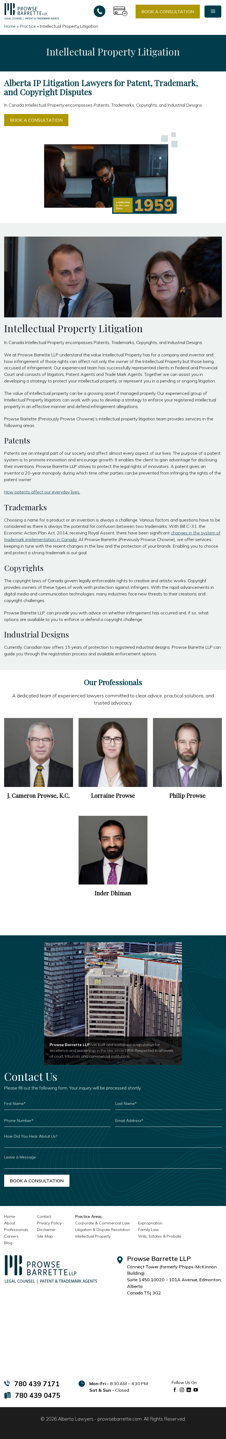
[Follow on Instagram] (182, 1390)
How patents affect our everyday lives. (42, 492)
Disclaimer (46, 1230)
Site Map (45, 1236)
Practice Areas (88, 1216)
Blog (8, 1243)
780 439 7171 (37, 1383)
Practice (28, 26)
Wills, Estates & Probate (159, 1236)
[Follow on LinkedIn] (189, 1390)
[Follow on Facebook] (175, 1390)
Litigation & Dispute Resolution (102, 1230)
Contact (44, 1216)
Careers (11, 1236)
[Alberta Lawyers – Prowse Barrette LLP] (31, 11)
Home (10, 26)
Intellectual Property (93, 1236)
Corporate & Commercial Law (102, 1223)
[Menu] (213, 11)
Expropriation (150, 1223)
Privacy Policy (49, 1223)
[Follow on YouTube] (195, 1390)
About (9, 1223)
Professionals (16, 1230)
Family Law (148, 1230)
